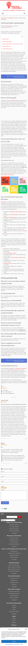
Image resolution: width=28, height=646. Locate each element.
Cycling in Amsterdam (14, 597)
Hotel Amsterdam (14, 562)
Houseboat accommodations (14, 571)
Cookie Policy (14, 622)
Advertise (14, 618)
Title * (2, 481)
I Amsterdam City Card (11, 253)
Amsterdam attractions (14, 524)
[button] (26, 629)
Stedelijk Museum (13, 217)
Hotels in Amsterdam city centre (14, 569)
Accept (14, 641)
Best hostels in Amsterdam (14, 565)
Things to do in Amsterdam (7, 17)
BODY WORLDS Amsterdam (14, 544)
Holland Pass (14, 584)
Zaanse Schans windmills (14, 611)
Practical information (14, 576)
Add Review (5, 502)
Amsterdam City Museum (14, 540)
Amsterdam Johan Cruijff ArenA (14, 553)
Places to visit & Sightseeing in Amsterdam (14, 548)
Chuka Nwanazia (8, 25)
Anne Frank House (14, 542)
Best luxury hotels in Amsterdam (14, 567)
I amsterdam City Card (14, 578)
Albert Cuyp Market (14, 557)
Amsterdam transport (14, 589)
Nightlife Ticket (14, 580)
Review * (3, 489)
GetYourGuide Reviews (8, 48)
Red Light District (14, 551)
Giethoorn (14, 605)
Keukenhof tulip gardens (14, 528)
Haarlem (14, 609)
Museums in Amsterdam (14, 535)
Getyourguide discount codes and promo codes (13, 43)
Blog (14, 620)
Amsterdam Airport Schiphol (14, 593)
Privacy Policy (16, 644)
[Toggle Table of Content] (21, 37)
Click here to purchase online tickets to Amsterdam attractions (15, 76)
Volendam (14, 607)
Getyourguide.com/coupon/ (7, 174)
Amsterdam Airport (8, 263)
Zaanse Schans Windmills (17, 257)
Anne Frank (15, 269)
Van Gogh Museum (13, 214)
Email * (2, 476)
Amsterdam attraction (13, 369)
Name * (2, 471)
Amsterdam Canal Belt (14, 555)
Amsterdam (3, 201)
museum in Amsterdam (21, 368)
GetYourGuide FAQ (7, 46)
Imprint (21, 644)
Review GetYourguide (7, 41)
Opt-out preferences (9, 644)
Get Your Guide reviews (12, 100)
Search (19, 516)
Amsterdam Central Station (14, 591)
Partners (14, 625)
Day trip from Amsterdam (14, 603)
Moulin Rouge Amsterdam (14, 530)
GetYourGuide (6, 39)
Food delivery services (14, 582)
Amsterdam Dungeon (14, 537)
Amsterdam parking (14, 595)
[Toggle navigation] (3, 14)
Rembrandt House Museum (16, 211)
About (16, 17)
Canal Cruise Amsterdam (14, 526)
